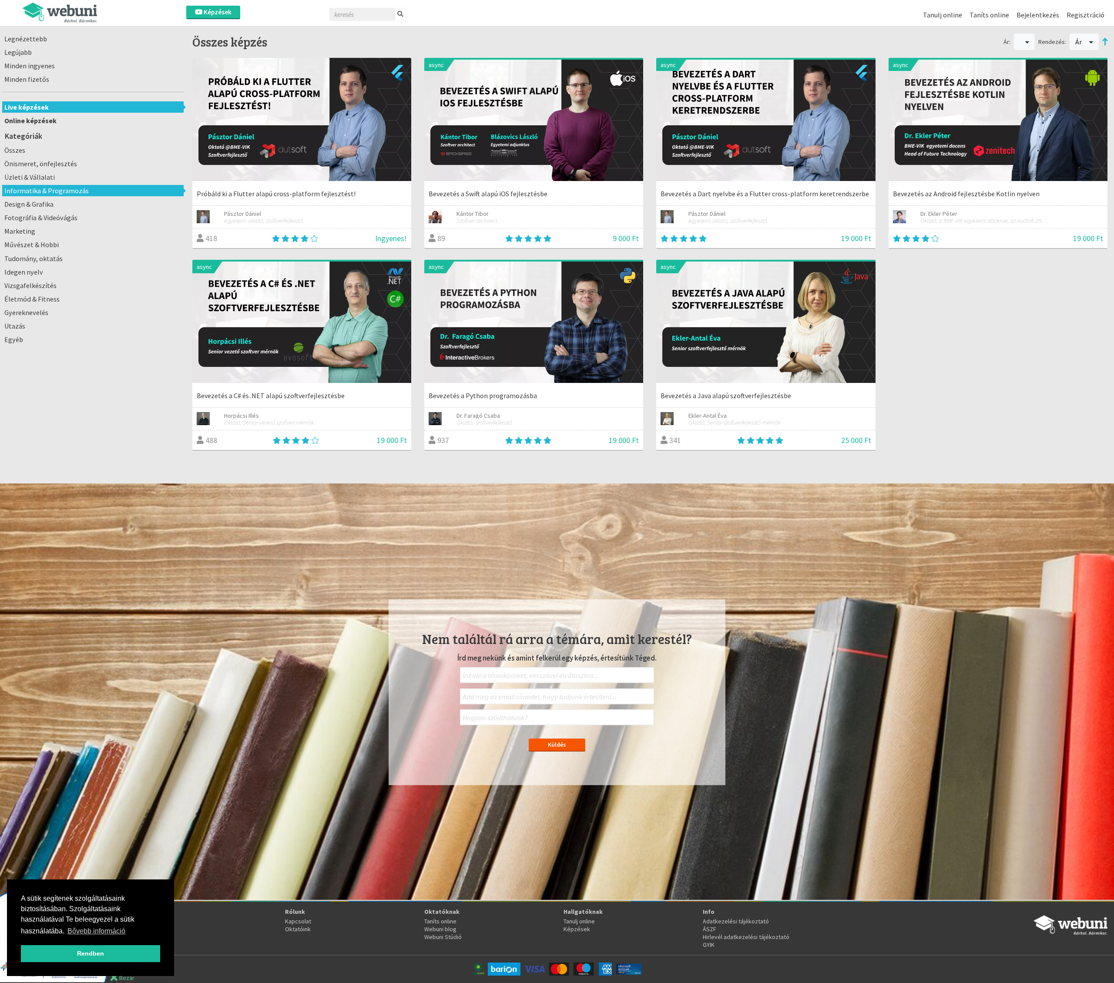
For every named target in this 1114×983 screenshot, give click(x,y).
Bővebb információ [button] (96, 931)
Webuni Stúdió (443, 937)
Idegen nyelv (23, 272)
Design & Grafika (29, 204)
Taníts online (989, 14)
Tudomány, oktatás (33, 258)
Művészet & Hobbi (31, 244)
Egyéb (13, 339)
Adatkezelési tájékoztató (736, 921)
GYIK (709, 945)
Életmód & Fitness (32, 299)
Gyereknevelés (26, 312)
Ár (1079, 41)
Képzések (217, 12)
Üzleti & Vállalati (29, 177)
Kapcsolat (298, 921)
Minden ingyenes (29, 65)
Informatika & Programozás (46, 190)
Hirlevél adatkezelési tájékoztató (746, 937)
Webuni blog (440, 929)
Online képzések (30, 120)
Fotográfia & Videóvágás (40, 217)
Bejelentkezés (1038, 14)
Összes (14, 150)
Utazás (14, 326)
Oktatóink (298, 929)
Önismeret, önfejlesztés (40, 163)
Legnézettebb (25, 38)
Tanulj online (942, 14)
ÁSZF (709, 929)
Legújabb (18, 52)
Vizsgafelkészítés (30, 285)
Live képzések (26, 107)
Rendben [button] (90, 953)
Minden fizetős (26, 79)
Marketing (19, 231)
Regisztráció (1085, 14)
